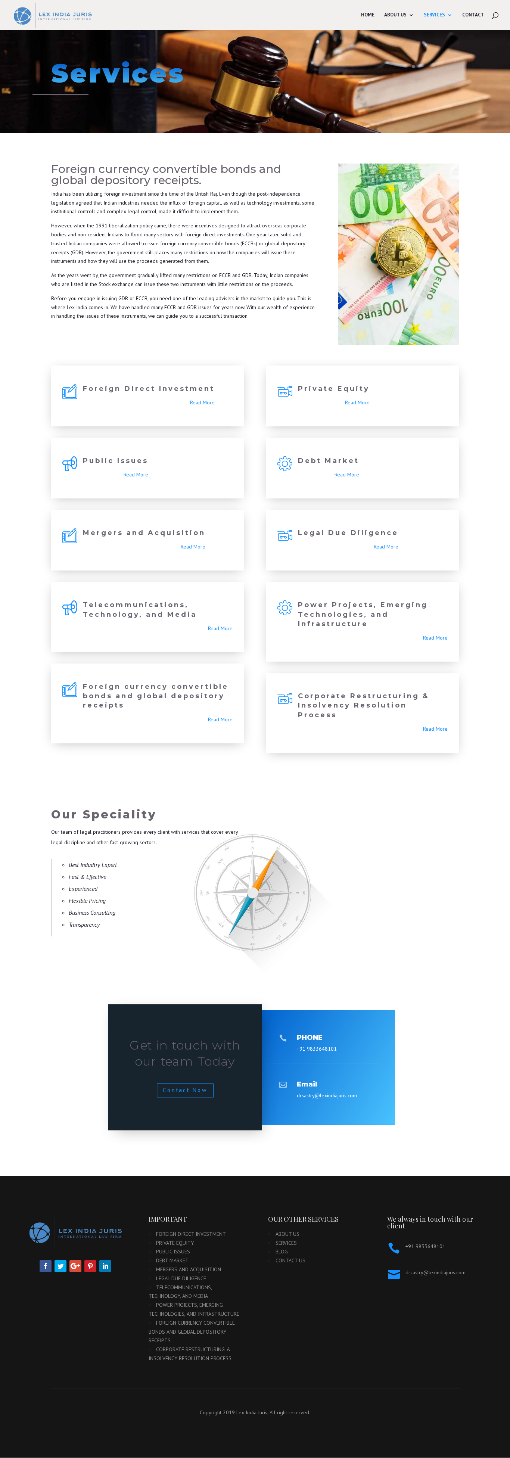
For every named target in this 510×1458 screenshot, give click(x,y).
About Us (395, 15)
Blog (282, 1251)
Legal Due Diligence (348, 533)
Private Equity (334, 389)
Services (434, 15)
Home (367, 15)
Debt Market (328, 461)
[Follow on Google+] (75, 1266)
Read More (202, 402)
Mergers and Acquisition (144, 533)
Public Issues (115, 461)
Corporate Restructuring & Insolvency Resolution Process (363, 705)
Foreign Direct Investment (149, 389)
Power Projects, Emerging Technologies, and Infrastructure (363, 614)
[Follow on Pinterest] (90, 1266)
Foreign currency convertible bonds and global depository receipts (155, 696)
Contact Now (185, 1090)
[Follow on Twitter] (60, 1266)
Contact (473, 15)
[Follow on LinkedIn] (105, 1266)
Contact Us (290, 1260)
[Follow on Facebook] (46, 1266)
